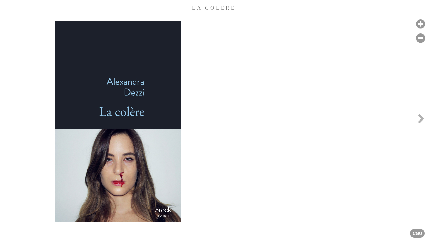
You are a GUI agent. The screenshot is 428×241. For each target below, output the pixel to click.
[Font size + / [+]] (420, 24)
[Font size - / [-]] (420, 38)
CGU (417, 233)
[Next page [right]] (421, 120)
